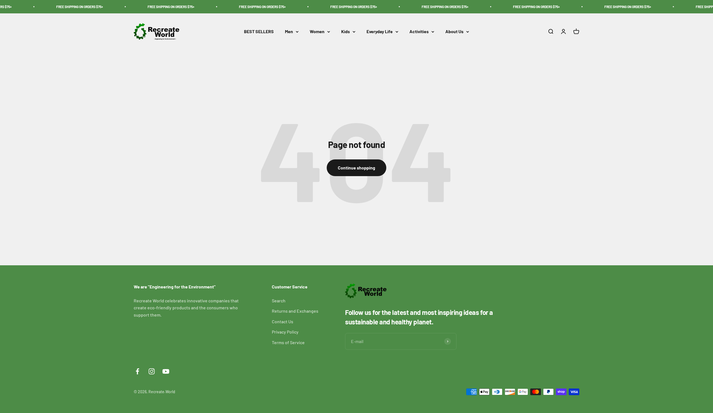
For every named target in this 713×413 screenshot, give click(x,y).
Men (289, 31)
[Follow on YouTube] (166, 371)
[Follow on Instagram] (151, 371)
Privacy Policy (285, 331)
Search (278, 300)
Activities (419, 31)
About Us (454, 31)
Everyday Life (380, 31)
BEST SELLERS (259, 31)
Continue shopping (356, 167)
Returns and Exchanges (295, 311)
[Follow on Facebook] (137, 371)
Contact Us (282, 321)
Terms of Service (288, 342)
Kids (345, 31)
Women (317, 31)
